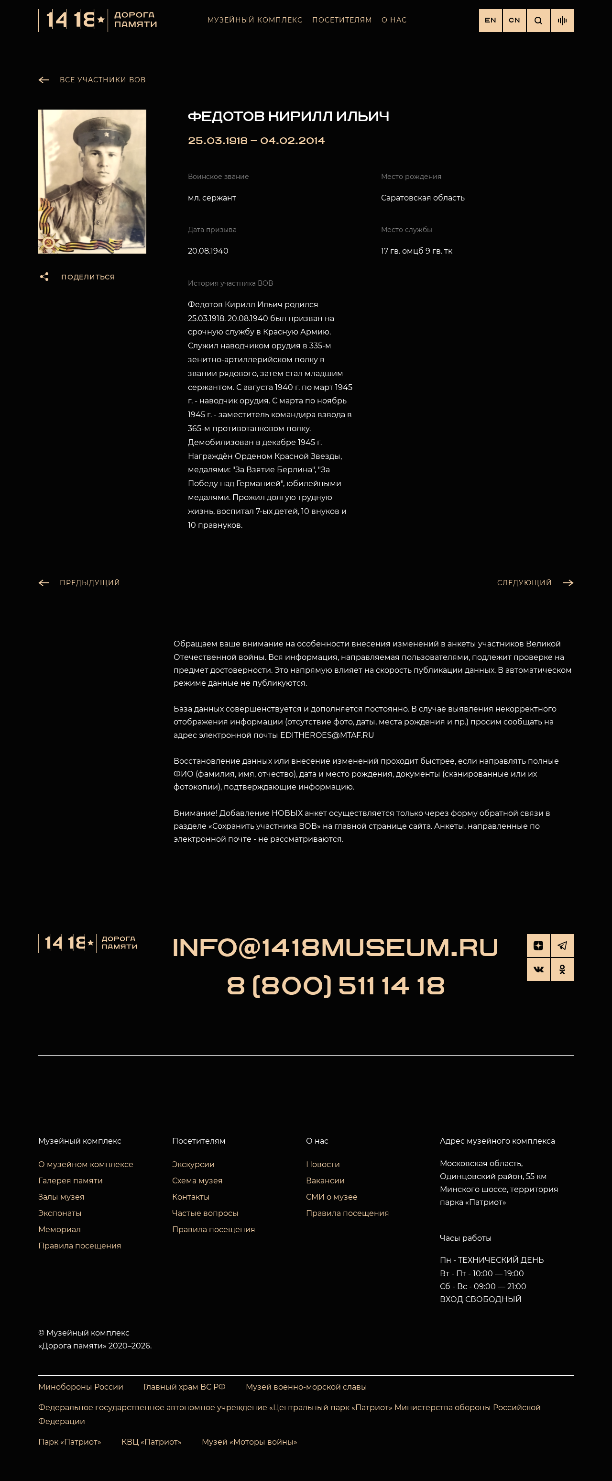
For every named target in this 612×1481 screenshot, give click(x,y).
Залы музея (61, 1197)
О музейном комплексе (85, 1164)
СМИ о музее (332, 1197)
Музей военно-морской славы (306, 1387)
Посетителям (342, 20)
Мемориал (59, 1229)
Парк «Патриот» (69, 1442)
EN (490, 20)
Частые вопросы (205, 1213)
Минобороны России (80, 1387)
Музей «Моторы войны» (249, 1442)
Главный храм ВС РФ (184, 1387)
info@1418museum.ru (335, 948)
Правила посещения (79, 1245)
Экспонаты (60, 1213)
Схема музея (197, 1180)
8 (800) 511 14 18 (336, 986)
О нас (394, 20)
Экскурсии (193, 1164)
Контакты (191, 1197)
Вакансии (325, 1180)
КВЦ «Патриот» (151, 1442)
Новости (323, 1164)
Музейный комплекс (255, 20)
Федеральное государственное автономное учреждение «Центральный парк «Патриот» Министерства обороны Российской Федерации (289, 1414)
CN (514, 20)
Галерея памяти (70, 1180)
